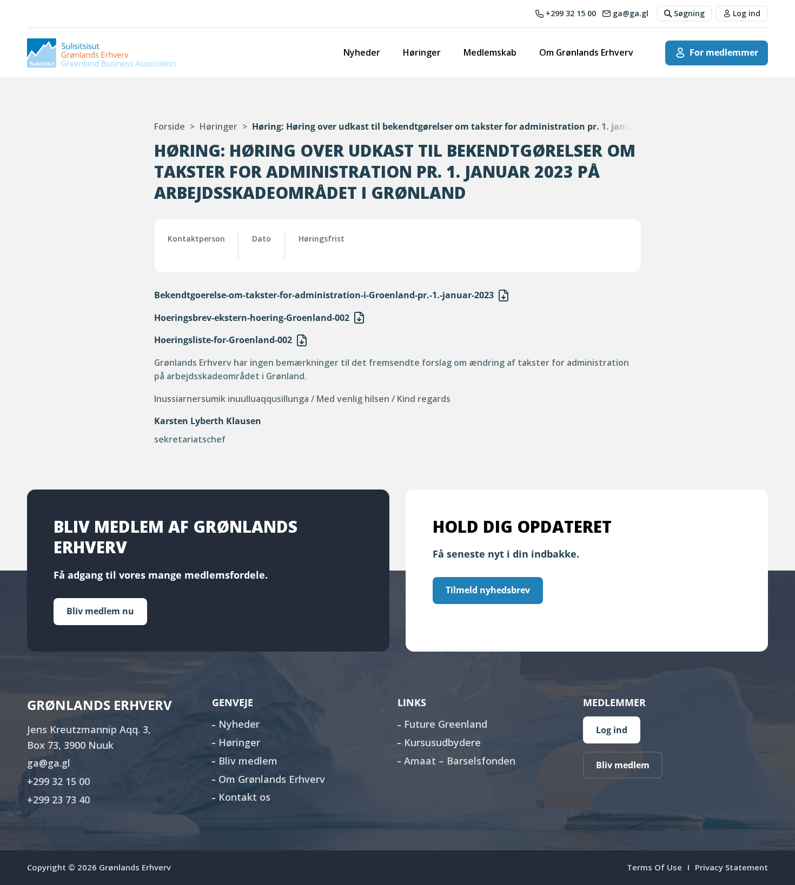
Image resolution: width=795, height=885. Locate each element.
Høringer (422, 52)
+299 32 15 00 (58, 781)
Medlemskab (489, 52)
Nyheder (361, 52)
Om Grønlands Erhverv (586, 52)
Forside (169, 126)
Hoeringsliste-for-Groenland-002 (223, 340)
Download (503, 295)
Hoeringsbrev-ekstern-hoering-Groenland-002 (251, 318)
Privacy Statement (731, 867)
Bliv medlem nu (100, 611)
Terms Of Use (654, 867)
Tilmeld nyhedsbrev (488, 590)
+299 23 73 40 (58, 799)
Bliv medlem (247, 760)
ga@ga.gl (48, 762)
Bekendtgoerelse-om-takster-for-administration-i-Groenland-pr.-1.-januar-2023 (324, 295)
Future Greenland (445, 724)
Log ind (611, 730)
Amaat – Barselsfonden (459, 760)
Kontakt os (244, 796)
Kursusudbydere (442, 742)
